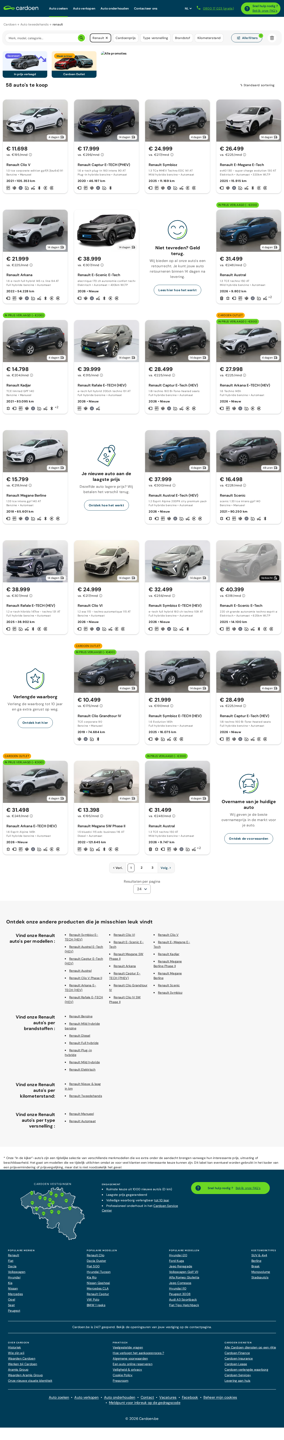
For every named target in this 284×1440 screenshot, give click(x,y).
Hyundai (14, 1277)
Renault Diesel (79, 1036)
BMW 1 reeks (96, 1305)
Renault (13, 1255)
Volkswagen (17, 1272)
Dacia (12, 1266)
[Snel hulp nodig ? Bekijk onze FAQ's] (247, 8)
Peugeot (14, 1311)
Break (255, 1266)
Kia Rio (92, 1277)
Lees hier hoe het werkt (177, 290)
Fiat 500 (93, 1266)
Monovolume (260, 1272)
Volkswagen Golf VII (183, 1272)
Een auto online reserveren (132, 1364)
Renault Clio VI (124, 935)
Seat (11, 1305)
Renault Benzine (81, 1016)
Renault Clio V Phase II (85, 978)
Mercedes (15, 1294)
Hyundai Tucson (99, 1272)
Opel (11, 1299)
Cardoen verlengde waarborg (246, 1370)
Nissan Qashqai (98, 1283)
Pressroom (120, 1381)
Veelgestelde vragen (128, 1347)
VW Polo (93, 1299)
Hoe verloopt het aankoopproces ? (138, 1353)
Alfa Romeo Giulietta (184, 1277)
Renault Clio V (168, 935)
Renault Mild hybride (84, 1062)
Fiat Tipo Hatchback (184, 1305)
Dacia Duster (96, 1261)
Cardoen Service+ (238, 1375)
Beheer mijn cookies (220, 1397)
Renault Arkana (125, 966)
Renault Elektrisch (82, 1069)
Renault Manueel (81, 1114)
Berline (256, 1261)
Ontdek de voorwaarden (248, 839)
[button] (106, 38)
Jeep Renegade (180, 1266)
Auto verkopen (86, 1397)
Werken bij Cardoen (22, 1364)
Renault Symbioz (170, 993)
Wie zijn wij (16, 1353)
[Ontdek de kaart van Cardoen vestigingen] (52, 1239)
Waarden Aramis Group (25, 1375)
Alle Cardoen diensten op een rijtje (250, 1347)
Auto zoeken (59, 1397)
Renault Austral (80, 971)
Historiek (14, 1347)
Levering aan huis (237, 1381)
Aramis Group (18, 1370)
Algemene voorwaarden (130, 1358)
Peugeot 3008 (180, 1294)
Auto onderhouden (119, 1397)
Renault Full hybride (84, 1043)
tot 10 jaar (161, 1200)
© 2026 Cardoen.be (141, 1418)
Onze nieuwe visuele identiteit (30, 1381)
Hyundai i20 (178, 1255)
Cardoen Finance (237, 1353)
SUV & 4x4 (259, 1255)
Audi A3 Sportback (183, 1299)
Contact (147, 1397)
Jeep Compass (180, 1283)
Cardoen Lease (236, 1364)
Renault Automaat (82, 1121)
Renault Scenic (169, 985)
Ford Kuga (176, 1261)
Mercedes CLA (97, 1288)
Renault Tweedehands (85, 1096)
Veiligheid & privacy (127, 1370)
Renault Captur (98, 1294)
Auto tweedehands (34, 24)
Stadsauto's (259, 1277)
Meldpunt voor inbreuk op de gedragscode (144, 1402)
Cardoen (10, 24)
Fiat (10, 1261)
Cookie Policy (122, 1375)
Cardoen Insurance (239, 1358)
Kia (10, 1283)
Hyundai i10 (177, 1288)
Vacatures (167, 1397)
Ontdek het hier (35, 723)
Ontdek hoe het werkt (106, 505)
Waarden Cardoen (21, 1358)
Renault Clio (95, 1255)
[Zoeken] (81, 37)
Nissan (13, 1288)
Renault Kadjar (168, 954)
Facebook (190, 1397)
